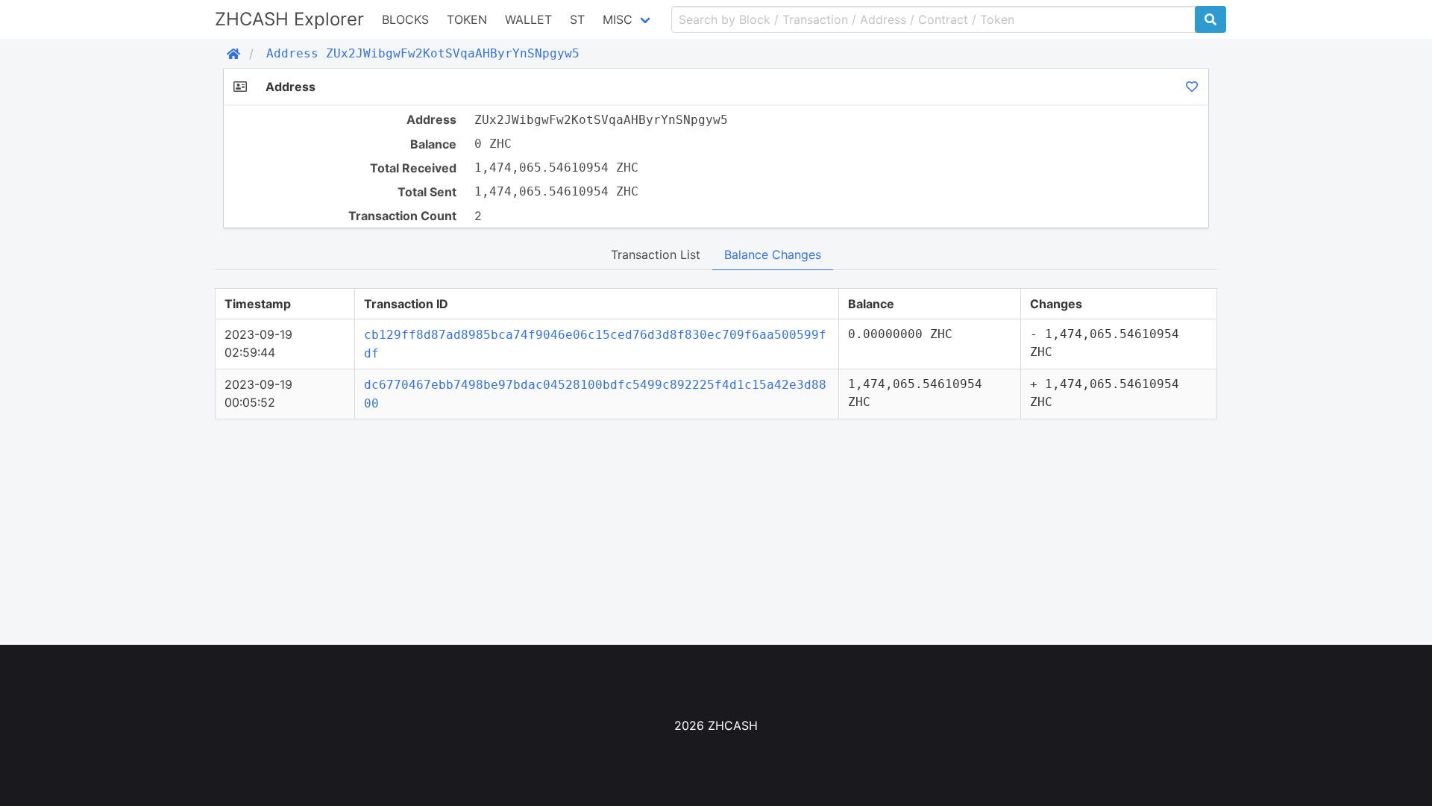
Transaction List (655, 254)
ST (577, 19)
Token (467, 19)
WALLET (528, 19)
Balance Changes (772, 254)
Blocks (405, 19)
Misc (617, 19)
